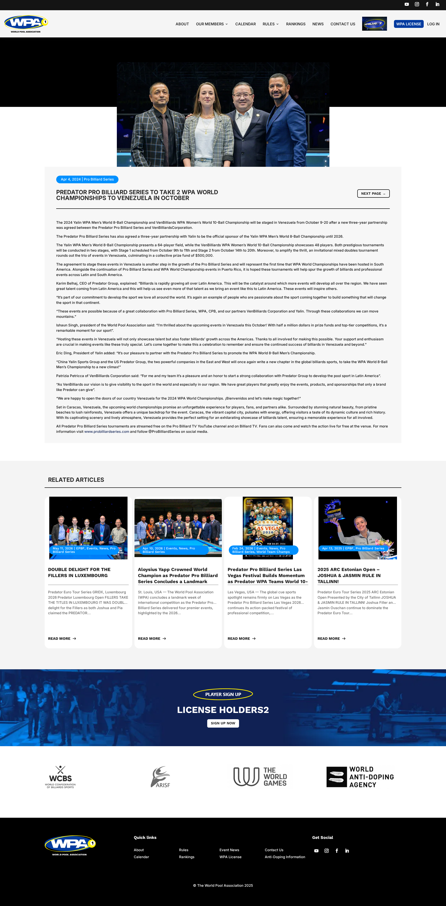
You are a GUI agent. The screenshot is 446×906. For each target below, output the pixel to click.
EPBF (80, 548)
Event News (229, 850)
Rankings (295, 24)
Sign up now (223, 723)
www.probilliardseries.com (106, 431)
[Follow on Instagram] (417, 4)
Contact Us (343, 24)
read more (59, 638)
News (318, 24)
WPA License (408, 24)
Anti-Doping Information (285, 857)
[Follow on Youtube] (407, 4)
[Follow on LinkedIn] (437, 4)
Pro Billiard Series (99, 179)
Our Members (210, 24)
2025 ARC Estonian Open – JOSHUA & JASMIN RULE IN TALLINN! (349, 575)
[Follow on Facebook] (427, 4)
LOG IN (433, 24)
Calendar (245, 24)
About (182, 24)
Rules (269, 24)
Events (92, 548)
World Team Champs (273, 552)
